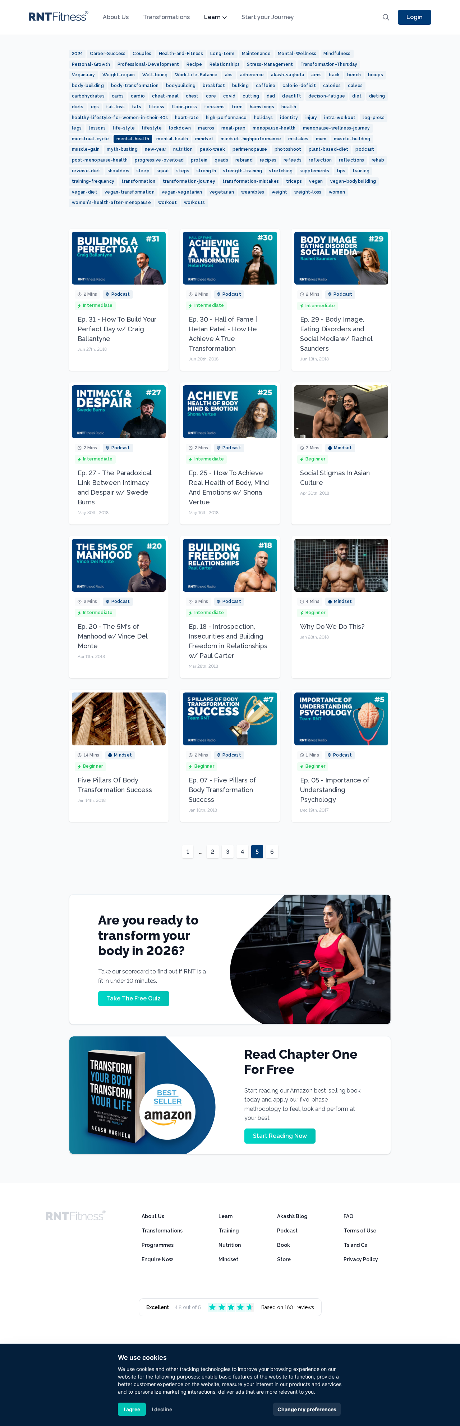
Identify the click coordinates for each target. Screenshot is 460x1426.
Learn (212, 17)
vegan (316, 181)
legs (77, 128)
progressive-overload (159, 160)
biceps (375, 74)
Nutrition (229, 1245)
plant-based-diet (329, 149)
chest (192, 96)
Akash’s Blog (292, 1216)
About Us (116, 17)
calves (355, 85)
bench (354, 74)
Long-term (222, 53)
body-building (88, 85)
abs (229, 74)
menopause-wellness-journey (336, 128)
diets (78, 106)
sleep (143, 170)
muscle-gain (86, 149)
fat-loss (115, 106)
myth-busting (122, 149)
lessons (97, 128)
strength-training (242, 170)
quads (221, 160)
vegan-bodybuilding (353, 181)
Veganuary (83, 74)
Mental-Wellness (297, 53)
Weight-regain (118, 74)
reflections (351, 160)
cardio (138, 96)
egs (95, 106)
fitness (156, 106)
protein (199, 160)
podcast (364, 149)
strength (206, 170)
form (237, 106)
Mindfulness (336, 53)
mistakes (298, 138)
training (361, 170)
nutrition (183, 149)
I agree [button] (132, 1409)
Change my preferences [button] (306, 1409)
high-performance (226, 117)
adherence (252, 74)
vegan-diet (84, 192)
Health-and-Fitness (181, 53)
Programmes (158, 1245)
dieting (377, 96)
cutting (251, 96)
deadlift (291, 96)
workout (167, 202)
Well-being (155, 74)
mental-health (133, 138)
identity (289, 117)
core (211, 96)
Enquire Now (157, 1259)
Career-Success (107, 53)
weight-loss (307, 192)
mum (321, 138)
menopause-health (274, 128)
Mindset (228, 1259)
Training (228, 1231)
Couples (142, 53)
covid (229, 96)
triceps (294, 181)
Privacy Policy (361, 1259)
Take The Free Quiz (134, 998)
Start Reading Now (280, 1135)
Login (414, 17)
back (334, 74)
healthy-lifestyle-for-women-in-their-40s (120, 117)
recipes (268, 160)
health (288, 106)
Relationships (225, 64)
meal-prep (233, 128)
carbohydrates (88, 96)
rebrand (244, 160)
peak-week (212, 149)
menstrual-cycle (90, 138)
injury (311, 117)
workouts (194, 202)
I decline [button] (162, 1409)
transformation (138, 181)
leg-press (374, 117)
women (337, 192)
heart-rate (187, 117)
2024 (77, 53)
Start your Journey (268, 17)
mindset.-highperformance (251, 138)
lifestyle (152, 128)
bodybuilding (181, 85)
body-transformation (135, 85)
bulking (240, 85)
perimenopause (250, 149)
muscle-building (352, 138)
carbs (118, 96)
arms (316, 74)
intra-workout (339, 117)
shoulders (119, 170)
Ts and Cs (355, 1245)
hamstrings (262, 106)
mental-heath (172, 138)
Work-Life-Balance (196, 74)
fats (136, 106)
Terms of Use (360, 1231)
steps (182, 170)
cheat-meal (165, 96)
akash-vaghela (287, 74)
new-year (155, 149)
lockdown (180, 128)
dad (271, 96)
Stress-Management (270, 64)
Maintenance (256, 53)
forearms (214, 106)
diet (357, 96)
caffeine (265, 85)
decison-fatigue (326, 96)
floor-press (184, 106)
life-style (124, 128)
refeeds (293, 160)
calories (332, 85)
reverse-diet (86, 170)
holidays (263, 117)
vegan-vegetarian (182, 192)
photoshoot (288, 149)
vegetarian (222, 192)
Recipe (194, 64)
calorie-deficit (299, 85)
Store (284, 1259)
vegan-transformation (130, 192)
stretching (281, 170)
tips (341, 170)
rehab (378, 160)
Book (283, 1245)
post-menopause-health (100, 160)
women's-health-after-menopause (111, 202)
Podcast (287, 1231)
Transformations (166, 17)
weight (280, 192)
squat (163, 170)
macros (206, 128)
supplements (314, 170)
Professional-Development (148, 64)
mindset (204, 138)
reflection (320, 160)
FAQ (348, 1216)
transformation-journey (189, 181)
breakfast (214, 85)
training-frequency (93, 181)
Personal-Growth (91, 64)
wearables (252, 192)
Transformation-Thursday (329, 64)
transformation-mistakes (250, 181)
